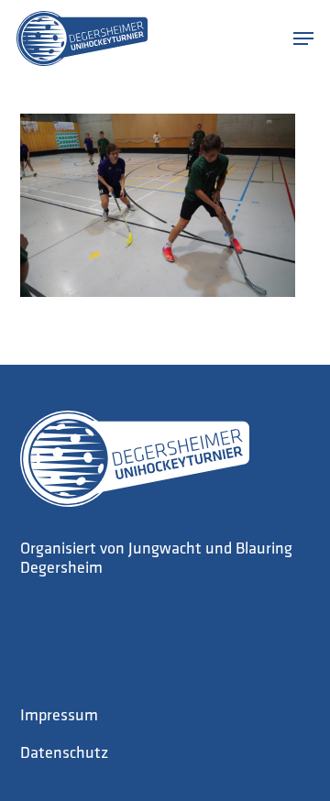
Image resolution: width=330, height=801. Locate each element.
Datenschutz (64, 754)
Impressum (59, 716)
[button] (303, 38)
